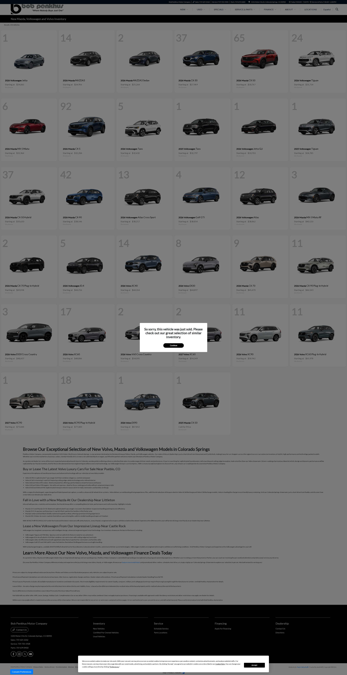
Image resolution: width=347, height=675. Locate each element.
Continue (173, 345)
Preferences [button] (114, 667)
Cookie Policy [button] (220, 664)
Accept (254, 665)
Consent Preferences (21, 671)
